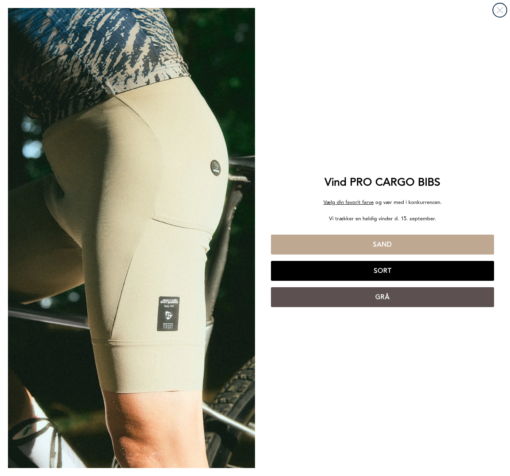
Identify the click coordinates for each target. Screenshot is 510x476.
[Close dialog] (500, 10)
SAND (382, 244)
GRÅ (382, 297)
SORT (383, 271)
